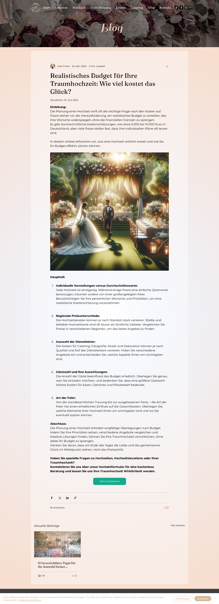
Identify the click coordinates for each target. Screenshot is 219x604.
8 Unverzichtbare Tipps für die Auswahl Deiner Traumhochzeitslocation (57, 565)
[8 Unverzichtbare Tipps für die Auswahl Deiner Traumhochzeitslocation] (57, 544)
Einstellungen (183, 598)
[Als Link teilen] (75, 497)
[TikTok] (176, 8)
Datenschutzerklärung (30, 600)
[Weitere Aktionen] (167, 66)
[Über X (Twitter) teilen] (59, 497)
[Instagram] (186, 8)
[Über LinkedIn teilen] (67, 497)
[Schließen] (215, 598)
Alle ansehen (178, 525)
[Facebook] (181, 8)
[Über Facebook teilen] (51, 497)
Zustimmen (203, 598)
